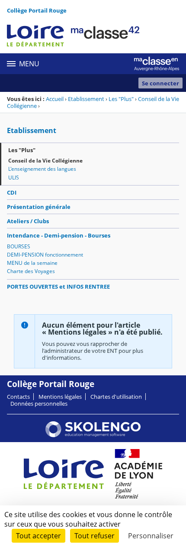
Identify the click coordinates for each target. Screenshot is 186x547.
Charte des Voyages (31, 271)
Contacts (18, 396)
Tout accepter (38, 535)
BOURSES (18, 246)
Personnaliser (150, 535)
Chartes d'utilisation (116, 396)
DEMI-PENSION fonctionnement (45, 254)
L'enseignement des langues (42, 169)
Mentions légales (60, 396)
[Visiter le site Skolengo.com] (93, 435)
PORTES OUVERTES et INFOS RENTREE (58, 286)
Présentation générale (39, 207)
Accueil (55, 99)
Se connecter (160, 83)
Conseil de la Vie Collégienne (45, 160)
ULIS (13, 177)
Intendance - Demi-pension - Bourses (58, 235)
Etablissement (86, 99)
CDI (11, 192)
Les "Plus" (121, 99)
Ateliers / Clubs (28, 221)
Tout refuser (94, 535)
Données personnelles (38, 403)
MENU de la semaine (32, 263)
